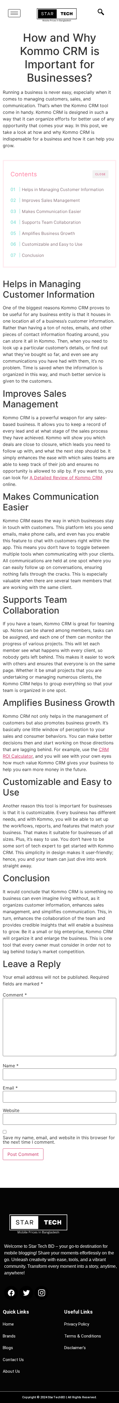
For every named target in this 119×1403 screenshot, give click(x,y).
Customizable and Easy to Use (52, 244)
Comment (15, 995)
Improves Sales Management (51, 200)
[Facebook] (11, 1293)
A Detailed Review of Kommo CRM (66, 477)
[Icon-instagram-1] (41, 1293)
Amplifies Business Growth (48, 233)
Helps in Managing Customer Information (63, 189)
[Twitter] (26, 1293)
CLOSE (100, 174)
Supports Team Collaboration (51, 222)
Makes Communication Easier (51, 211)
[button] (99, 12)
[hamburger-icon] (14, 13)
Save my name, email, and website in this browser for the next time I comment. (59, 1139)
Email (10, 1088)
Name (11, 1065)
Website (11, 1110)
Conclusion (33, 255)
